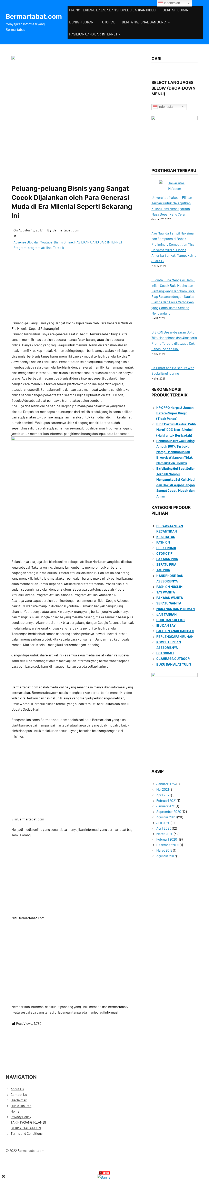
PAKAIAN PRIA (167, 559)
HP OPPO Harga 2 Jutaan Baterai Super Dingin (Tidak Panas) (174, 412)
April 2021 (163, 795)
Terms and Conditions (26, 1133)
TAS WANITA (165, 592)
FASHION (163, 542)
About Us (17, 1089)
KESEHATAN (165, 537)
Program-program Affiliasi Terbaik (38, 247)
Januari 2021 (165, 806)
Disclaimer (19, 1100)
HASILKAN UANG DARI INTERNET (93, 34)
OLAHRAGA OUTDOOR (173, 658)
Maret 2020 (164, 834)
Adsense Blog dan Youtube (32, 242)
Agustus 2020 (166, 817)
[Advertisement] (72, 286)
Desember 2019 (167, 845)
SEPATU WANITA (168, 603)
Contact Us (19, 1094)
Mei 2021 (162, 789)
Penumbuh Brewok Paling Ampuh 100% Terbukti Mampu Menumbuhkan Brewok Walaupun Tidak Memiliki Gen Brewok (175, 452)
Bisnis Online (63, 242)
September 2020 (168, 811)
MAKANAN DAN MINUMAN (175, 609)
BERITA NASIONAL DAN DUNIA (144, 22)
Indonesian (166, 106)
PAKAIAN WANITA (169, 598)
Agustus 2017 (166, 856)
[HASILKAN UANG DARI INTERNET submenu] (120, 34)
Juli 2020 (163, 823)
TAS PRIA (163, 570)
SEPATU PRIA (166, 564)
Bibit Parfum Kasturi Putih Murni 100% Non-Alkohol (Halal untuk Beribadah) (176, 429)
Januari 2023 (166, 784)
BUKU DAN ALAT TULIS (173, 664)
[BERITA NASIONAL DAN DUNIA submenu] (169, 22)
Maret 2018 (164, 850)
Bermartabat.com (34, 16)
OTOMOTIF (164, 553)
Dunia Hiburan (21, 1106)
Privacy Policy (21, 1117)
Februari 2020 (166, 839)
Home (15, 1111)
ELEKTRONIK (166, 548)
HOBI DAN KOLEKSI (170, 620)
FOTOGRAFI (165, 653)
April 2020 (163, 828)
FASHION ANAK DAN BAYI (175, 631)
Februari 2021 (166, 800)
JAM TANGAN (166, 614)
